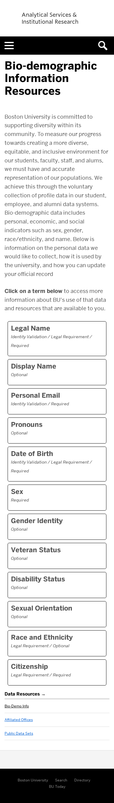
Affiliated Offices (19, 719)
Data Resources (22, 694)
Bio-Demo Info (17, 706)
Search (61, 780)
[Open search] (105, 45)
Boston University (33, 780)
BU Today (57, 786)
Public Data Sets (19, 733)
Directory (82, 780)
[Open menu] (9, 45)
